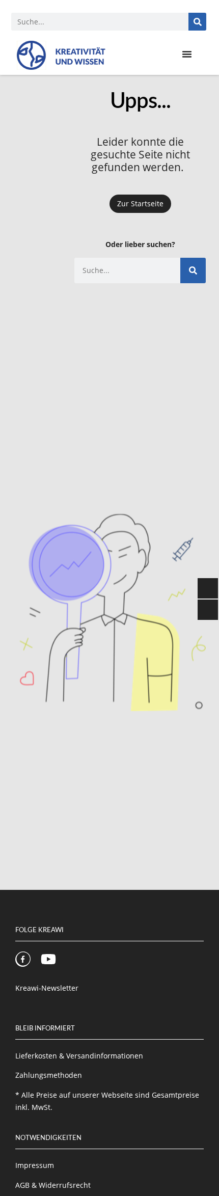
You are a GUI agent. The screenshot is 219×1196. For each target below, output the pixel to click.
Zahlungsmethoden (48, 1075)
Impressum (34, 1165)
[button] (187, 54)
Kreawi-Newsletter (46, 988)
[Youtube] (48, 959)
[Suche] (197, 22)
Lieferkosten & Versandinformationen (79, 1056)
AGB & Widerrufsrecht (53, 1185)
